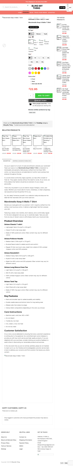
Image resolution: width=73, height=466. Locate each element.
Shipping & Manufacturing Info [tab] (22, 161)
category (42, 123)
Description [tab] (6, 161)
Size (30, 54)
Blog (31, 12)
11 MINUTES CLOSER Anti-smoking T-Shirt (48, 150)
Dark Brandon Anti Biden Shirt (16, 149)
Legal (21, 449)
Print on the (32, 76)
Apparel (36, 18)
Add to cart (44, 95)
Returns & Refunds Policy (8, 440)
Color (30, 65)
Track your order (40, 12)
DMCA (21, 446)
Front (33, 79)
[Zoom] (4, 45)
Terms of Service (6, 446)
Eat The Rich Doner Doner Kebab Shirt (26, 150)
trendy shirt (32, 112)
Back (33, 81)
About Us (4, 437)
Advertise (51, 12)
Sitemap (3, 449)
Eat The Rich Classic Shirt (5, 149)
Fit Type (31, 30)
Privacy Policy (5, 443)
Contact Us (22, 437)
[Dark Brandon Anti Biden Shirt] (17, 140)
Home (20, 12)
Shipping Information (25, 440)
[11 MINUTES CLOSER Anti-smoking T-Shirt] (48, 140)
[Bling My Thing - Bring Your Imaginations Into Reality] (36, 7)
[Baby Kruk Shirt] (37, 140)
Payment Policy (24, 443)
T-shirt (43, 18)
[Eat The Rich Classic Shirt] (6, 140)
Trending (26, 12)
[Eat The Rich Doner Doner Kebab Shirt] (27, 140)
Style (30, 37)
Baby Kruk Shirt (37, 148)
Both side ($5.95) (37, 83)
